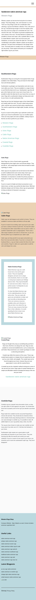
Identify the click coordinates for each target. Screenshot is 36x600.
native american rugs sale (8, 557)
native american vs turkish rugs (9, 571)
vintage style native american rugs (10, 574)
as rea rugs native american (8, 569)
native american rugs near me (9, 559)
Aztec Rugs (7, 131)
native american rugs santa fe (9, 549)
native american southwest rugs (9, 551)
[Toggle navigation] (32, 3)
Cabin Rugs (7, 134)
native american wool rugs (8, 538)
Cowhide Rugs (8, 146)
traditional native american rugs (9, 554)
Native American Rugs (11, 138)
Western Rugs (8, 123)
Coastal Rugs (7, 142)
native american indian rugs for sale (10, 546)
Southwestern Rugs (10, 127)
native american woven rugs (8, 543)
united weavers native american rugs (11, 577)
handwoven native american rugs (18, 377)
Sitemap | (4, 590)
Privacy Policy (10, 590)
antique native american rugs (9, 541)
